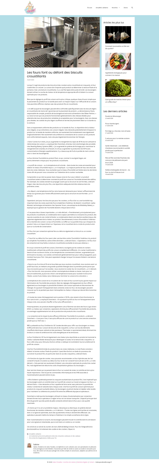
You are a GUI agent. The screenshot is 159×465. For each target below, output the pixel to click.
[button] (132, 7)
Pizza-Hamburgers (112, 124)
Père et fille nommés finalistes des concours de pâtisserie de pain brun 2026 (117, 160)
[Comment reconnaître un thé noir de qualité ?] (118, 42)
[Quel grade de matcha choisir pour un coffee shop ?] (118, 96)
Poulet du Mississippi (113, 116)
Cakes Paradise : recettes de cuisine (63, 462)
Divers (126, 7)
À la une (89, 7)
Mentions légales (82, 462)
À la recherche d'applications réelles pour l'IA (42, 438)
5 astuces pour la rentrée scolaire (117, 138)
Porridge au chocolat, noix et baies (117, 131)
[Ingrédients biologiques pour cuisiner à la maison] (118, 69)
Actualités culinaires (102, 7)
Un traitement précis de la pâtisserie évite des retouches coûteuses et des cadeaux (54, 436)
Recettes (115, 7)
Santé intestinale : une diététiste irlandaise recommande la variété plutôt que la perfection (117, 148)
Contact (91, 462)
